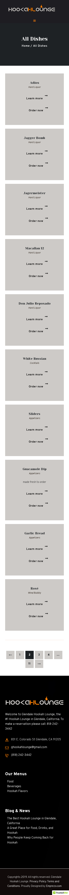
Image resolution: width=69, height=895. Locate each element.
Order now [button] (36, 110)
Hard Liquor (34, 87)
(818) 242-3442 (21, 755)
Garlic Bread (34, 533)
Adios (34, 83)
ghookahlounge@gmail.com (29, 747)
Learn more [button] (34, 98)
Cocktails (34, 363)
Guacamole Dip (35, 469)
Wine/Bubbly (34, 593)
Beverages (14, 786)
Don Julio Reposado (35, 303)
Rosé (34, 588)
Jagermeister (34, 193)
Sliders (34, 414)
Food (10, 782)
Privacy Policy (37, 881)
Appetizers (34, 418)
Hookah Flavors (17, 791)
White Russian (34, 358)
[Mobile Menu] (34, 20)
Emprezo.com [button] (54, 886)
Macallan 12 (34, 248)
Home (26, 46)
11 (31, 664)
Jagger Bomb (34, 138)
